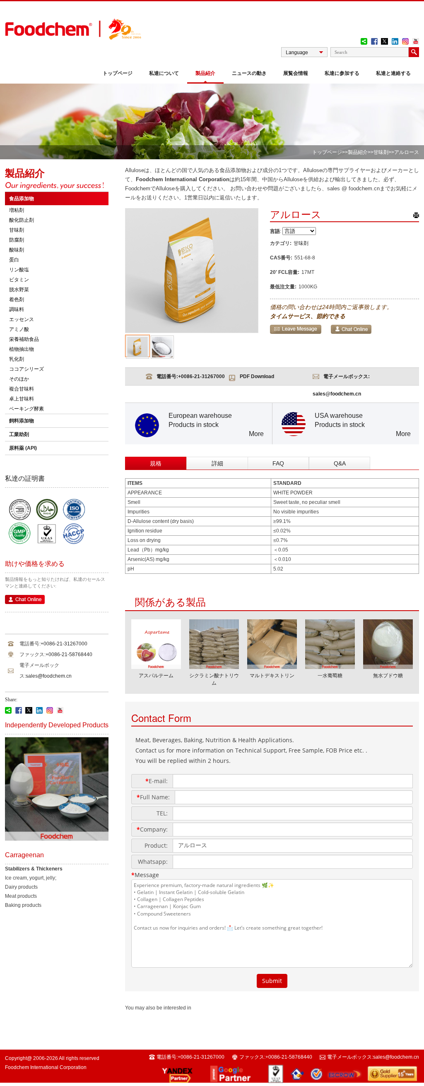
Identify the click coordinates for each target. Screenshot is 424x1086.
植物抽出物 (21, 349)
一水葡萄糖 (330, 675)
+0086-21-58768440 (69, 654)
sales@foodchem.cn (49, 676)
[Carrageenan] (56, 839)
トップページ (117, 73)
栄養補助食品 (24, 339)
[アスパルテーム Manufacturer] (156, 666)
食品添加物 (21, 198)
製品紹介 (205, 73)
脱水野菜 (19, 289)
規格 (155, 463)
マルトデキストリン (272, 675)
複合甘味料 (21, 389)
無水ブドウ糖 (388, 675)
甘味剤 (380, 152)
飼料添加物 (21, 421)
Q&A (340, 463)
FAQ (278, 463)
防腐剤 (16, 240)
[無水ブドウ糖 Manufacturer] (388, 666)
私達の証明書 (25, 478)
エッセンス (21, 319)
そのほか (19, 379)
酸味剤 (16, 250)
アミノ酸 (19, 329)
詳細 (217, 463)
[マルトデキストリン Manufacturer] (272, 666)
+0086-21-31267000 (64, 644)
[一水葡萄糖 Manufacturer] (330, 666)
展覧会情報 (295, 73)
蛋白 (14, 260)
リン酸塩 (19, 270)
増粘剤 (16, 210)
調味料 (16, 309)
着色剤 (16, 299)
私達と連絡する (393, 73)
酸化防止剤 (21, 220)
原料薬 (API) (23, 448)
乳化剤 (16, 359)
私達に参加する (342, 73)
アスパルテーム (156, 675)
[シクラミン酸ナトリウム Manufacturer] (214, 666)
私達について (164, 73)
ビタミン (19, 280)
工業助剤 (19, 434)
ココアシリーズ (26, 369)
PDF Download (257, 376)
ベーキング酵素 (26, 409)
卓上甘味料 (21, 399)
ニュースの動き (249, 73)
